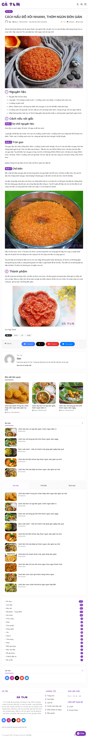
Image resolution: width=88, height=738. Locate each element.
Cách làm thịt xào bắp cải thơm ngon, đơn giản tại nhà (39, 469)
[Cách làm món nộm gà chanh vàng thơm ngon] (11, 577)
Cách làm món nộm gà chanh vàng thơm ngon (36, 574)
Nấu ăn (16, 22)
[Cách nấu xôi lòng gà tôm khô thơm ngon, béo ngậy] (71, 393)
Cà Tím (29, 735)
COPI (71, 707)
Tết (7, 632)
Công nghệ (10, 629)
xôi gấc (29, 335)
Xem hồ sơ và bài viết (24, 365)
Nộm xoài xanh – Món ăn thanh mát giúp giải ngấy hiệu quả (41, 449)
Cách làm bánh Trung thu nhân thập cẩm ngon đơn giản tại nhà (16, 408)
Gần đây (16, 485)
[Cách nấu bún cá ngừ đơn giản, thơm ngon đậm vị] (44, 393)
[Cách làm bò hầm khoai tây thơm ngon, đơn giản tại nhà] (11, 462)
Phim (8, 643)
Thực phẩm (10, 625)
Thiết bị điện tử (11, 656)
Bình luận (72, 485)
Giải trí (8, 636)
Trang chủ (50, 696)
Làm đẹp (9, 605)
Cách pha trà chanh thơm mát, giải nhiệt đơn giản (37, 554)
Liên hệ (49, 703)
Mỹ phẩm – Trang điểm (14, 612)
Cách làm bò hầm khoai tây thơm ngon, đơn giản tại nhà (40, 459)
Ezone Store (73, 710)
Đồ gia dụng (10, 653)
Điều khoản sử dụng (54, 710)
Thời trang (9, 639)
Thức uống (10, 618)
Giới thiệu (50, 699)
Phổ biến (44, 485)
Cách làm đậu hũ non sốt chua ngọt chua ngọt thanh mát (40, 564)
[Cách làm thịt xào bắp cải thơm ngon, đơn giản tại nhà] (11, 472)
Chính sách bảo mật (54, 706)
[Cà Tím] (11, 4)
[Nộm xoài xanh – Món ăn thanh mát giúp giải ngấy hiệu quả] (11, 452)
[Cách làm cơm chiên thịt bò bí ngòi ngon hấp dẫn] (11, 587)
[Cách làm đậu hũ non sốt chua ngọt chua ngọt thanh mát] (11, 567)
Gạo (10, 22)
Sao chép (80, 22)
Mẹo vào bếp (10, 649)
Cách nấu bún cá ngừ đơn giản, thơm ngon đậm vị (44, 407)
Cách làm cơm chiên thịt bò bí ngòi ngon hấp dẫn (37, 584)
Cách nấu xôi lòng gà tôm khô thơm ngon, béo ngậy (70, 407)
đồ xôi (15, 335)
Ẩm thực (9, 11)
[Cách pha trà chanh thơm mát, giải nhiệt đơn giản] (11, 557)
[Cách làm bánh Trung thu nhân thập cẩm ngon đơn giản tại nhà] (17, 393)
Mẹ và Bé (9, 660)
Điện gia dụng (11, 646)
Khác (8, 622)
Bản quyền (51, 713)
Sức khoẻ (9, 615)
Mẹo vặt (9, 608)
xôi (22, 335)
